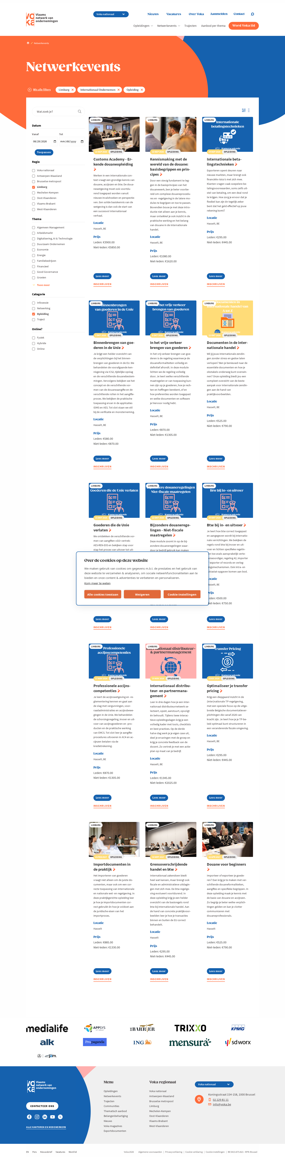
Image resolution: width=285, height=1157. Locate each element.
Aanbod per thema (213, 26)
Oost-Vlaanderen (47, 198)
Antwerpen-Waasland (49, 176)
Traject (41, 319)
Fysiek (41, 337)
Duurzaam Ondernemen (51, 244)
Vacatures (173, 14)
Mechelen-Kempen (48, 192)
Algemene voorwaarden (150, 1151)
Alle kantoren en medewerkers (46, 1127)
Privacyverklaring (173, 1151)
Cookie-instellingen (182, 594)
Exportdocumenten (115, 1131)
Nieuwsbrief (46, 1151)
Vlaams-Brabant (46, 203)
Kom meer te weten (97, 583)
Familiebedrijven (47, 260)
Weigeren (142, 594)
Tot (61, 134)
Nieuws (153, 14)
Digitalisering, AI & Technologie (55, 238)
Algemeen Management (51, 227)
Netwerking (44, 308)
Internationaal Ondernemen (97, 90)
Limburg (64, 90)
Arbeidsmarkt (45, 233)
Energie (41, 255)
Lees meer (103, 276)
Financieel (43, 266)
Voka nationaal (46, 170)
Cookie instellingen (215, 1151)
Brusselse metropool (49, 181)
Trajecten (190, 26)
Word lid (73, 1151)
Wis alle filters (42, 89)
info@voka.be (222, 1104)
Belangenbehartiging (116, 1116)
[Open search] (255, 14)
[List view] (250, 110)
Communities (111, 1106)
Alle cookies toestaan (102, 594)
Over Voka (196, 14)
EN (27, 1151)
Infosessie (43, 302)
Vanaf (35, 134)
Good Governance (48, 272)
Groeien (42, 277)
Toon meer (43, 285)
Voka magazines (113, 1126)
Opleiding (133, 90)
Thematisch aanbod (115, 1111)
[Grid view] (243, 110)
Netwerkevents (167, 26)
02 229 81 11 (221, 1100)
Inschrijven (102, 284)
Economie (43, 249)
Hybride (42, 343)
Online (41, 349)
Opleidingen (141, 26)
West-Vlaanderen (47, 209)
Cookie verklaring (194, 1151)
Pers (34, 1151)
